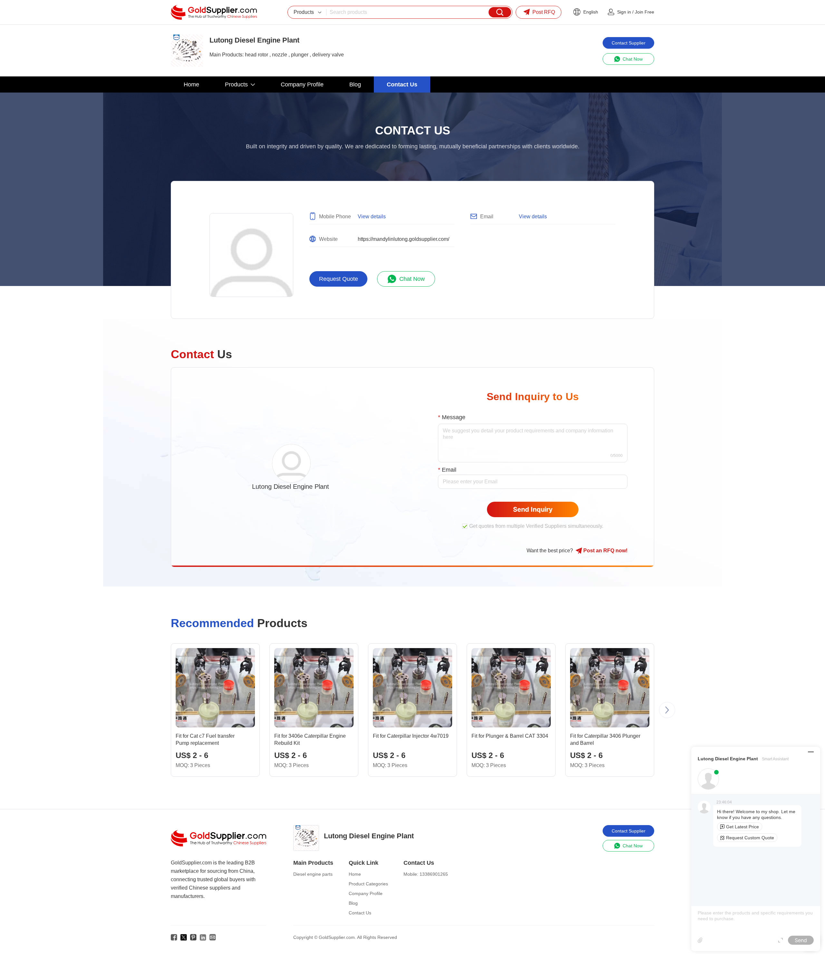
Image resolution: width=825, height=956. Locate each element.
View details (372, 216)
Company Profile (366, 893)
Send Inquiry (533, 509)
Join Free (644, 12)
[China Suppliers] (214, 12)
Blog (353, 903)
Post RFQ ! (604, 550)
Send (801, 940)
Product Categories (368, 883)
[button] (667, 710)
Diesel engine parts (313, 874)
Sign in (624, 12)
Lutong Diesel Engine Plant (290, 486)
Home (355, 874)
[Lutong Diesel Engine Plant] (187, 50)
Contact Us (360, 912)
